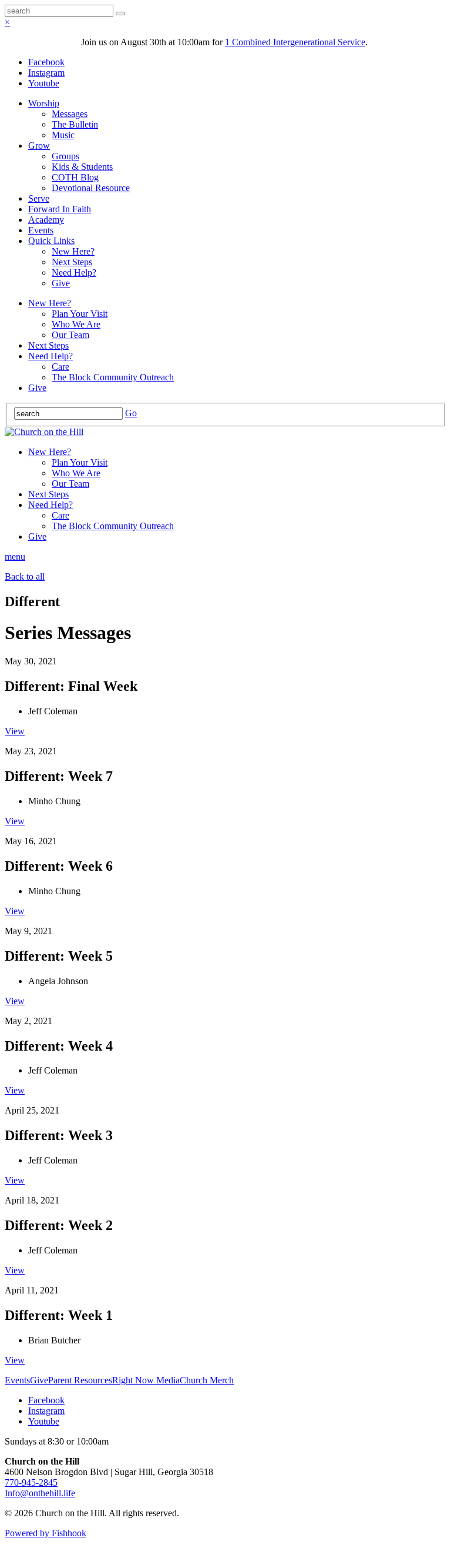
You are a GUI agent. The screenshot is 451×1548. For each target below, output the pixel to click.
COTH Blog (75, 177)
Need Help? (74, 272)
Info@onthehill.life (40, 1493)
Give (61, 283)
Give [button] (39, 1380)
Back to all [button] (25, 576)
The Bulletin (75, 124)
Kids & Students (82, 167)
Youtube (43, 83)
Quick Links (51, 241)
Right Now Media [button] (146, 1380)
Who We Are (76, 324)
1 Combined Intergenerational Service (295, 42)
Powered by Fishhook (45, 1533)
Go (131, 413)
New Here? (73, 251)
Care (60, 367)
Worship (43, 103)
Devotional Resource (91, 188)
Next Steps (72, 262)
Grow (39, 146)
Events (40, 230)
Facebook (46, 62)
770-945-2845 (31, 1482)
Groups (65, 156)
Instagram (46, 73)
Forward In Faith (59, 209)
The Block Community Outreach (113, 377)
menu (15, 556)
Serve (38, 198)
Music (63, 135)
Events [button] (17, 1380)
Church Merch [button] (207, 1380)
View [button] (15, 731)
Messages (69, 114)
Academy (46, 220)
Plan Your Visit (79, 314)
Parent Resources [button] (80, 1380)
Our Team (70, 335)
